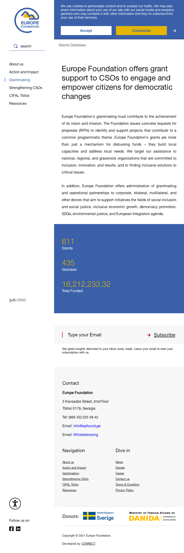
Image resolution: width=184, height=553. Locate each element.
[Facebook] (11, 529)
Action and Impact (24, 72)
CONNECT (88, 543)
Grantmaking (19, 80)
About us (16, 64)
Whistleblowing (85, 434)
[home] (23, 21)
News (119, 462)
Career (120, 473)
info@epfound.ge (87, 426)
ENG (22, 300)
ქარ (12, 300)
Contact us (123, 479)
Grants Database (72, 45)
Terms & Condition (127, 484)
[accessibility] (15, 504)
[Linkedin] (18, 529)
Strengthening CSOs (25, 87)
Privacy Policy (125, 490)
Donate (120, 467)
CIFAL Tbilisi (19, 95)
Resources (17, 103)
